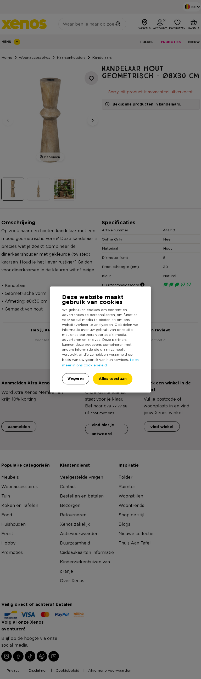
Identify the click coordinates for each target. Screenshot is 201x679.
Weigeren (76, 378)
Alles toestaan (113, 378)
